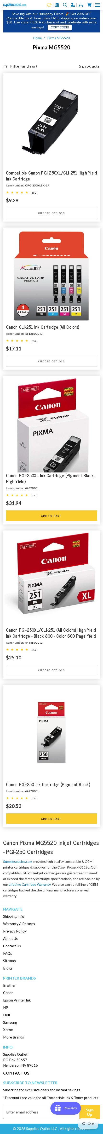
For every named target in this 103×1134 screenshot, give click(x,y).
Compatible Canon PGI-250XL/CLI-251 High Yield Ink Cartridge (51, 176)
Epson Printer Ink (17, 1000)
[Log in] (73, 5)
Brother (9, 985)
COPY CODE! (60, 27)
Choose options (51, 213)
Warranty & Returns (19, 924)
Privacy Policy (14, 931)
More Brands (13, 1037)
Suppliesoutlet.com (17, 861)
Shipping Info (13, 916)
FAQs (7, 953)
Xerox (8, 1030)
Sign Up (89, 1112)
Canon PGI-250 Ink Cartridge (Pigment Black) (48, 784)
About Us (10, 938)
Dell (6, 1015)
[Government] (57, 5)
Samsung (10, 1022)
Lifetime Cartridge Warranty (30, 884)
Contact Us (12, 946)
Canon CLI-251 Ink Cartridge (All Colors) (42, 327)
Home (37, 38)
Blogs (7, 968)
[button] (97, 5)
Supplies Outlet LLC (41, 1128)
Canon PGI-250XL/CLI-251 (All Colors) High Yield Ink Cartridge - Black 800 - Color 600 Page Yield (51, 633)
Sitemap (9, 961)
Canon (8, 993)
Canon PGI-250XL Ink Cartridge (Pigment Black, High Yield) (50, 478)
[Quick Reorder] (49, 5)
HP (5, 1007)
